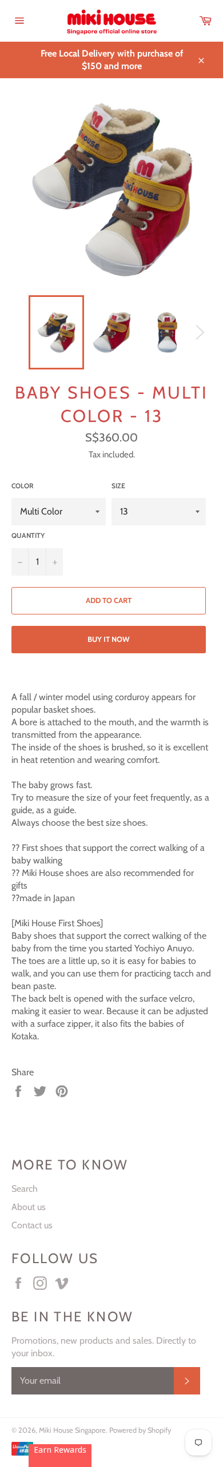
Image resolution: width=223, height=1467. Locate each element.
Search (24, 1188)
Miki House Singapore (72, 1430)
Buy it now (108, 639)
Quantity (28, 535)
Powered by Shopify (140, 1430)
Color (22, 485)
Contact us (32, 1225)
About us (28, 1206)
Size (118, 485)
